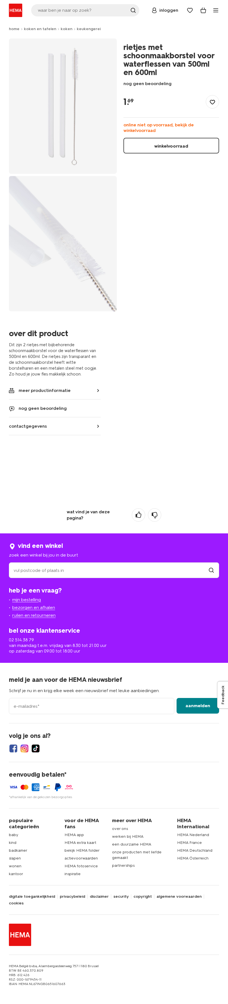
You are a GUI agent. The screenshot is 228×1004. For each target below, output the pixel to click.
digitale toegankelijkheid (32, 896)
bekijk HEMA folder (82, 850)
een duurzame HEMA (131, 844)
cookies (16, 903)
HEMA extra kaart (80, 842)
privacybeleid (72, 896)
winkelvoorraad (171, 146)
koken (66, 29)
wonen (15, 866)
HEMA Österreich (193, 858)
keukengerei (89, 29)
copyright (142, 896)
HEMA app (74, 834)
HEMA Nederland (193, 834)
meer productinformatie (45, 390)
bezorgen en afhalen (33, 607)
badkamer (18, 850)
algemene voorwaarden (179, 896)
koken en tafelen (40, 29)
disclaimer (99, 896)
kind (12, 842)
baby (13, 834)
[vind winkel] (211, 570)
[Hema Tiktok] (35, 748)
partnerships (123, 865)
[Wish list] (190, 10)
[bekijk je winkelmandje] (203, 10)
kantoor (16, 873)
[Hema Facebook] (13, 748)
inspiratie (73, 873)
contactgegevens (28, 426)
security (121, 896)
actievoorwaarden (81, 858)
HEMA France (189, 842)
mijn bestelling (26, 599)
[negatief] (154, 515)
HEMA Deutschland (194, 850)
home (14, 29)
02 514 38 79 (21, 639)
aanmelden (197, 705)
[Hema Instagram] (24, 748)
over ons (120, 828)
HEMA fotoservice (81, 866)
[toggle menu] (215, 10)
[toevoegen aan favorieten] (212, 102)
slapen (15, 858)
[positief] (138, 515)
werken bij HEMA (127, 836)
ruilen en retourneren (34, 615)
